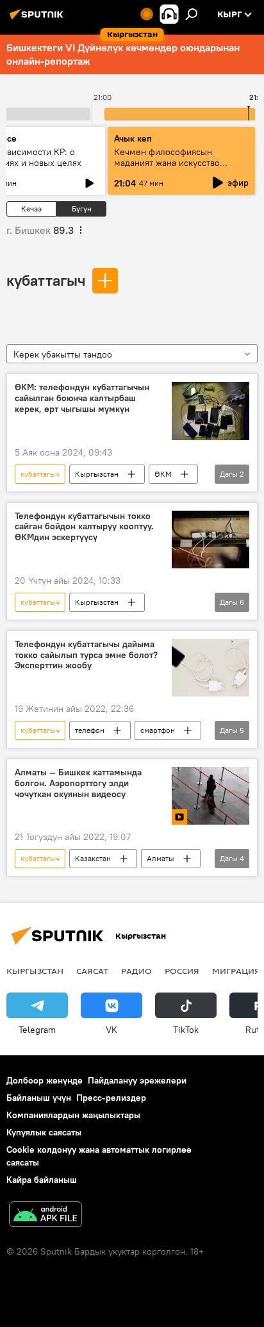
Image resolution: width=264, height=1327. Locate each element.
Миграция (236, 971)
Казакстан (93, 858)
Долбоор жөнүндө (44, 1080)
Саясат (92, 971)
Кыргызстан (97, 474)
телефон (89, 730)
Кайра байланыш (41, 1179)
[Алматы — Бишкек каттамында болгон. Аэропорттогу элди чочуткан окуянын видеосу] (210, 796)
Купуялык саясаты (43, 1132)
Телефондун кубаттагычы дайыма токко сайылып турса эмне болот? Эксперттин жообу (86, 655)
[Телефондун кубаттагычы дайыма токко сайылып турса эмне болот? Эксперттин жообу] (210, 667)
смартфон (157, 730)
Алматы (160, 858)
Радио (136, 971)
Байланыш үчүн (38, 1097)
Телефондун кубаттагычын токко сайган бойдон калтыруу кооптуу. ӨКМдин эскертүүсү (84, 527)
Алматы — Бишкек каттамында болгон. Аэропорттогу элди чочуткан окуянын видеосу (78, 783)
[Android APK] (45, 1215)
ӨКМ (163, 474)
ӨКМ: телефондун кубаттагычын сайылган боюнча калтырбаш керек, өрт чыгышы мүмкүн (82, 398)
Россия (182, 971)
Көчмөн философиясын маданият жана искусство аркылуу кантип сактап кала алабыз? (172, 168)
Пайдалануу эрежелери (137, 1080)
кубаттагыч (45, 280)
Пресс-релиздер (111, 1097)
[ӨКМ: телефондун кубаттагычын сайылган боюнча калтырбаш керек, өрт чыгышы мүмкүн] (210, 411)
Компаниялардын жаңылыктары (73, 1115)
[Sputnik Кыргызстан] (38, 19)
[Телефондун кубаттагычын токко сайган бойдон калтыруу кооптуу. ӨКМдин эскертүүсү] (210, 539)
